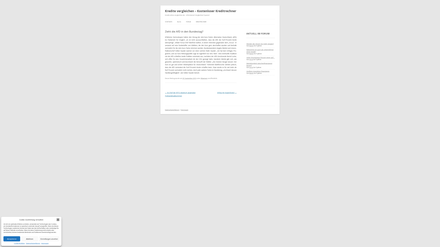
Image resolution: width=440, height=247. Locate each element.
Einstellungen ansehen (49, 239)
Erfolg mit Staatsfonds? (227, 93)
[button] (58, 220)
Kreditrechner (201, 22)
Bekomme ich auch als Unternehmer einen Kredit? (260, 51)
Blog (179, 22)
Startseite (168, 22)
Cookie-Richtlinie (19, 243)
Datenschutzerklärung (33, 243)
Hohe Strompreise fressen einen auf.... (260, 57)
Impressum (45, 243)
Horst (251, 59)
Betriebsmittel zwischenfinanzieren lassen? (259, 64)
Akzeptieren (11, 239)
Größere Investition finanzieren (257, 71)
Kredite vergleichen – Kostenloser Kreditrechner (200, 11)
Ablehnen (29, 239)
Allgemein (204, 78)
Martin (251, 46)
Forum (188, 22)
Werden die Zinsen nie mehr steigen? (260, 44)
